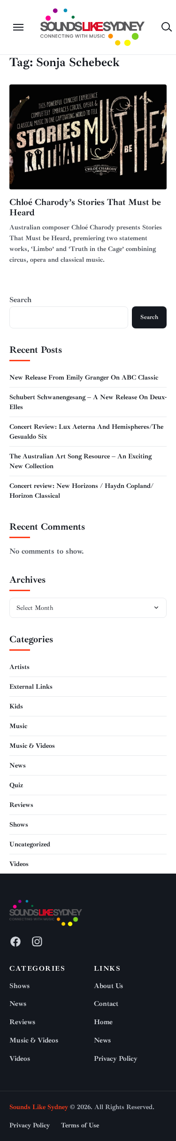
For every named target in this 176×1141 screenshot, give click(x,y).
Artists (19, 667)
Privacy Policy (116, 1058)
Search (20, 299)
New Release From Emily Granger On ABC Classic (83, 377)
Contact (106, 1003)
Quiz (16, 785)
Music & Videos (32, 746)
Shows (18, 825)
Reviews (21, 805)
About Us (108, 985)
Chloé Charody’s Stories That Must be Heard (85, 208)
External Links (31, 687)
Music (18, 726)
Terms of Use (80, 1125)
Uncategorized (29, 844)
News (17, 765)
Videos (19, 864)
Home (103, 1022)
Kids (16, 706)
